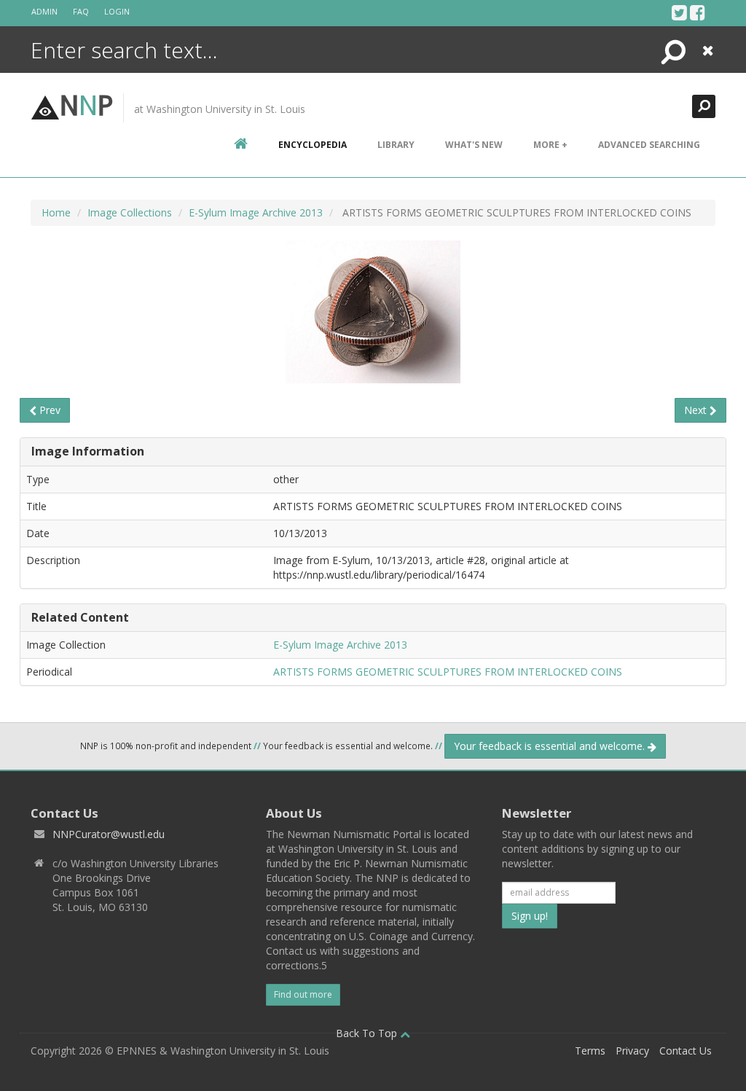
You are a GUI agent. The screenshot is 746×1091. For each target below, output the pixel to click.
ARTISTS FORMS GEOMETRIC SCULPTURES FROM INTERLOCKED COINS (447, 672)
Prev (48, 410)
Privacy (632, 1050)
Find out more (303, 994)
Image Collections (129, 212)
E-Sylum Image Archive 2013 (256, 212)
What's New (474, 144)
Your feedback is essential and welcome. (551, 746)
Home (56, 212)
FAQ (81, 11)
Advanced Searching (649, 144)
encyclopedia (312, 144)
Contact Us (685, 1050)
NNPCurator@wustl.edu (108, 834)
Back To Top (368, 1033)
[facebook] (697, 12)
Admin (44, 11)
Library (396, 144)
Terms (590, 1050)
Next (697, 410)
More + (550, 144)
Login (117, 11)
